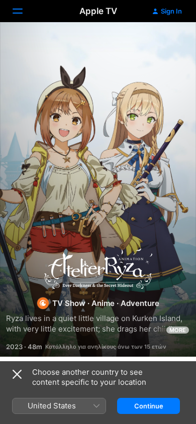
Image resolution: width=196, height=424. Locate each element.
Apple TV (98, 11)
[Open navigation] (24, 11)
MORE (177, 330)
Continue (148, 406)
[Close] (17, 374)
